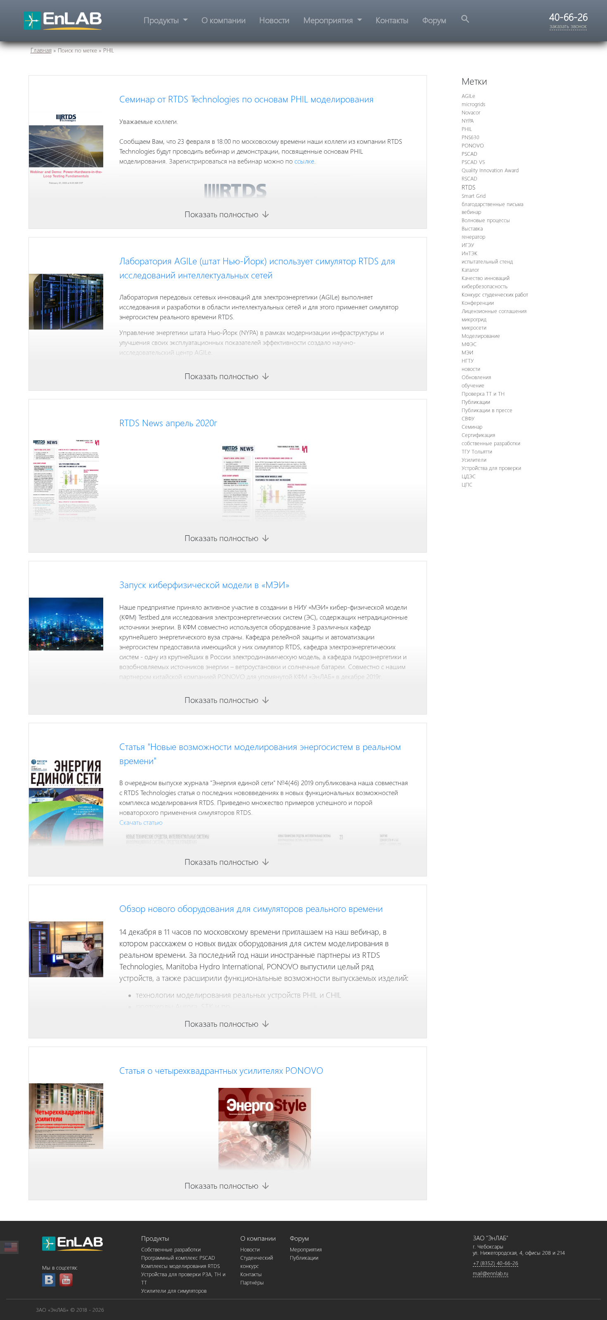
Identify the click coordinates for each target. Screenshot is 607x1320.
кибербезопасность (484, 286)
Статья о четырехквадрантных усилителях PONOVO (221, 1070)
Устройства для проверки (491, 467)
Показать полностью (227, 213)
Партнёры (252, 1282)
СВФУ (468, 418)
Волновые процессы (486, 219)
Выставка (472, 228)
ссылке (304, 161)
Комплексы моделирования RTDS (180, 1265)
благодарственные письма (492, 203)
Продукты (162, 19)
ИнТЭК (469, 252)
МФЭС (469, 343)
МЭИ (467, 352)
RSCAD (469, 178)
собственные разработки (491, 442)
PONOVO (473, 145)
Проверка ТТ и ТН (483, 393)
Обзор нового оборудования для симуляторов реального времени (251, 908)
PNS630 (470, 136)
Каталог (470, 269)
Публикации (476, 401)
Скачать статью (141, 822)
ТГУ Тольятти (477, 451)
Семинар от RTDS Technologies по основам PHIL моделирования (246, 99)
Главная (41, 50)
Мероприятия (329, 19)
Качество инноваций (486, 277)
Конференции (478, 302)
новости (471, 368)
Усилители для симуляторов (173, 1290)
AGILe (468, 95)
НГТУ (468, 360)
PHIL (467, 128)
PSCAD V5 (473, 161)
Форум (434, 19)
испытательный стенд (487, 261)
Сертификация (478, 434)
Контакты (392, 19)
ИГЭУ (468, 244)
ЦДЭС (469, 476)
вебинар (471, 211)
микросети (474, 327)
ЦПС (467, 484)
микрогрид (474, 319)
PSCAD (469, 153)
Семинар (472, 426)
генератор (473, 236)
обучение (473, 385)
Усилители (474, 459)
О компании (224, 19)
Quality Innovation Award (490, 169)
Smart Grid (474, 195)
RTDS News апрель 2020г (168, 422)
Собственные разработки (171, 1249)
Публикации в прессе (487, 409)
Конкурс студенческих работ (495, 294)
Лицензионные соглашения (494, 310)
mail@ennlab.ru (490, 1273)
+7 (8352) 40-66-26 (495, 1262)
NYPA (468, 120)
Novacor (471, 112)
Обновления (476, 376)
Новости (274, 19)
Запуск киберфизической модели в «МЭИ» (204, 584)
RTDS (468, 187)
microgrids (473, 103)
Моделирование (481, 335)
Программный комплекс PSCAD (178, 1257)
